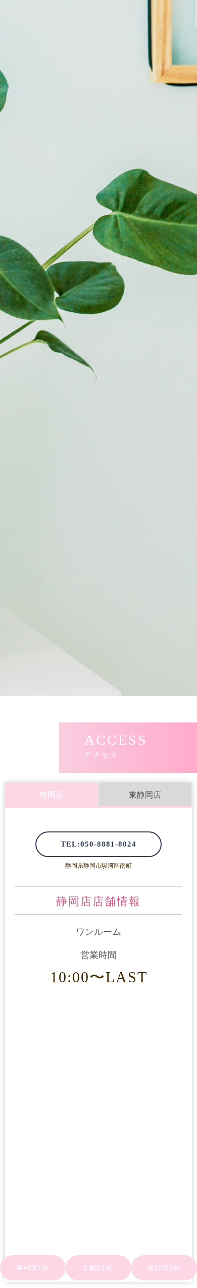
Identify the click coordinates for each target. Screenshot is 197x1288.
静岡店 (51, 795)
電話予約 (100, 1267)
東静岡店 (145, 795)
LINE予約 (166, 1267)
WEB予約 (35, 1267)
